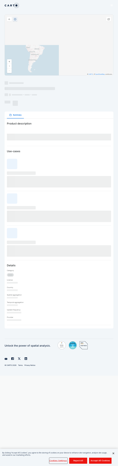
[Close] (113, 453)
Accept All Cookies (100, 460)
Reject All (78, 460)
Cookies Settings (58, 460)
